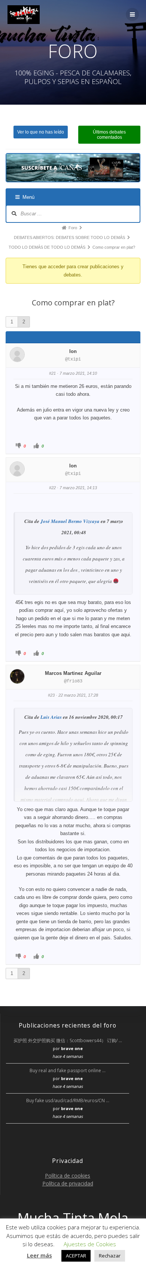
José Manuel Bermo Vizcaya (70, 521)
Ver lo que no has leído (40, 132)
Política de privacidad (67, 1183)
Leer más (39, 1255)
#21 (52, 373)
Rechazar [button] (110, 1255)
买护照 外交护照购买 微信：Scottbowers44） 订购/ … (67, 1040)
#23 (51, 695)
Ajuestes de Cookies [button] (90, 1244)
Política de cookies (67, 1175)
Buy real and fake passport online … (68, 1070)
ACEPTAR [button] (76, 1255)
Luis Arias (51, 717)
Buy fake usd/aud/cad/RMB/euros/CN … (67, 1100)
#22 (52, 487)
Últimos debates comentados (109, 134)
